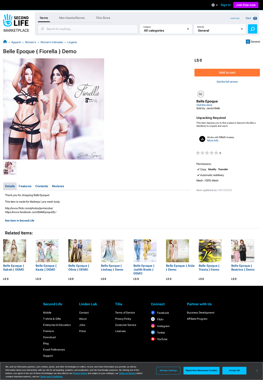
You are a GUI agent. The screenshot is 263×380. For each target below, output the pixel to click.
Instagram (163, 326)
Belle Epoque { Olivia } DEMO (78, 267)
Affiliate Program (197, 318)
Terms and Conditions (51, 376)
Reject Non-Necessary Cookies (201, 370)
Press (82, 331)
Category (147, 27)
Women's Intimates (51, 42)
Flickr (159, 319)
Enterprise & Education (57, 324)
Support (48, 355)
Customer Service (125, 324)
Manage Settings (168, 370)
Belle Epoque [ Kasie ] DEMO (46, 267)
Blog (46, 343)
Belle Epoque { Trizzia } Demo (209, 267)
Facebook (162, 312)
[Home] (5, 42)
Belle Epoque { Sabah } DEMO (13, 267)
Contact (84, 312)
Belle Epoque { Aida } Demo (180, 267)
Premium (48, 331)
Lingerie (72, 42)
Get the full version (227, 81)
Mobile (47, 312)
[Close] (257, 370)
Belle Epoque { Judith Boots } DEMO (143, 269)
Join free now (246, 5)
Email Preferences (54, 349)
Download (49, 337)
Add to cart (227, 72)
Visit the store (204, 105)
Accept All (234, 370)
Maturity (200, 27)
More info (212, 140)
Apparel (16, 42)
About (82, 318)
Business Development (200, 312)
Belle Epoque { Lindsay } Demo (112, 267)
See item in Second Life (19, 220)
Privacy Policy (123, 318)
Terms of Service (125, 312)
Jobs (82, 324)
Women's (30, 42)
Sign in (225, 5)
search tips (235, 18)
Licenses (120, 331)
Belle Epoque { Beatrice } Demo (243, 267)
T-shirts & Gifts (52, 318)
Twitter (160, 332)
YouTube (161, 339)
